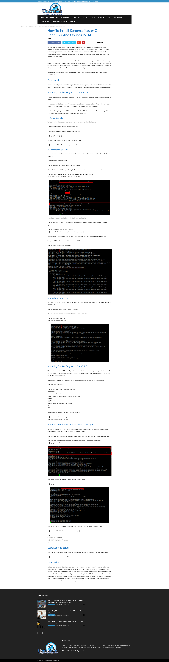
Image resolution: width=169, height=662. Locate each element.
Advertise (82, 651)
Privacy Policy (66, 651)
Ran (50, 38)
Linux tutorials (65, 17)
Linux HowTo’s (117, 17)
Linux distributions (52, 17)
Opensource (101, 17)
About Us (55, 1)
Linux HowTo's (29, 26)
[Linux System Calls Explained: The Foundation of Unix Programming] (41, 624)
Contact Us (95, 1)
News (74, 17)
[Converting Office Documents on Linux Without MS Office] (41, 614)
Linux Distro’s (45, 21)
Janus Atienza (59, 604)
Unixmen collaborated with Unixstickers (81, 1)
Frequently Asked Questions (86, 17)
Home (42, 17)
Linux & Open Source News (59, 21)
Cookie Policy (75, 651)
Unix (109, 17)
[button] (129, 20)
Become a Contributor (64, 1)
